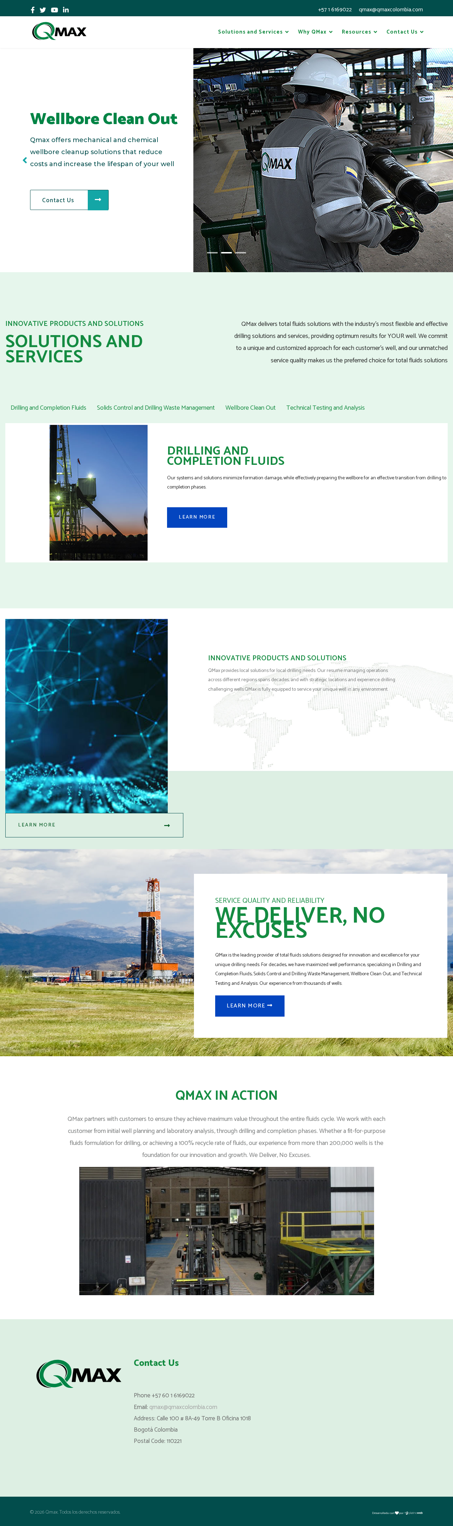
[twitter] (43, 10)
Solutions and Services (250, 32)
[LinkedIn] (66, 10)
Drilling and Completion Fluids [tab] (48, 408)
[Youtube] (54, 10)
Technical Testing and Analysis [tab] (325, 408)
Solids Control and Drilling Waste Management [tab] (156, 408)
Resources (356, 32)
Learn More (37, 825)
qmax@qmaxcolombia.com (391, 9)
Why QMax (312, 32)
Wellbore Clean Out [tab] (250, 408)
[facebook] (33, 10)
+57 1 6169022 (335, 9)
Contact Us (402, 32)
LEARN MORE (197, 517)
